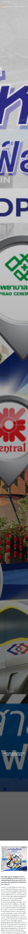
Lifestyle (16, 6)
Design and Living (24, 6)
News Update (9, 6)
